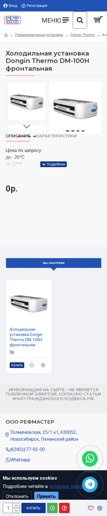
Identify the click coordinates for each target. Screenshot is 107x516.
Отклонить (17, 496)
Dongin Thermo (82, 35)
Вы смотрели (53, 262)
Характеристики (56, 136)
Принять (46, 496)
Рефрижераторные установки (39, 35)
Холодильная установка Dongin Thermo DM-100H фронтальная (26, 337)
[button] (55, 107)
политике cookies (67, 486)
